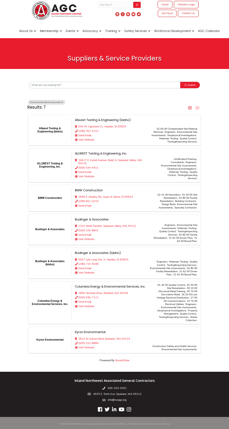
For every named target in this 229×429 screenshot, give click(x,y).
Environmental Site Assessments (45, 102)
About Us (26, 31)
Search (191, 85)
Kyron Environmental (90, 332)
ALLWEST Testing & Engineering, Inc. (101, 153)
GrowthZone (122, 360)
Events (70, 31)
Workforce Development (172, 31)
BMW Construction (89, 190)
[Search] (137, 5)
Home (165, 4)
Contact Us (188, 13)
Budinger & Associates (92, 219)
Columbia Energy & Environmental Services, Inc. (110, 286)
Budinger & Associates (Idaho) (98, 253)
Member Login (186, 4)
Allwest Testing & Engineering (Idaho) (103, 120)
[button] (190, 108)
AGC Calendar (209, 31)
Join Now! (167, 13)
